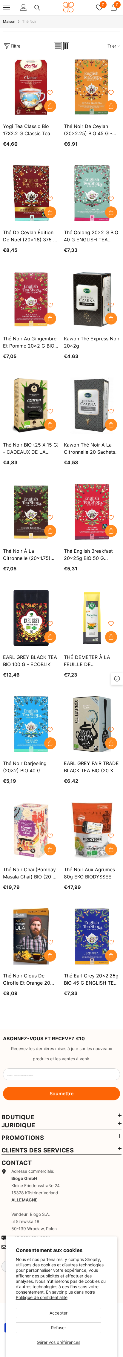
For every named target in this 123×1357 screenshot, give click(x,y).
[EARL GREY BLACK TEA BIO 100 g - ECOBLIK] (31, 618)
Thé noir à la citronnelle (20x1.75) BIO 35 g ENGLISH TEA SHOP (29, 555)
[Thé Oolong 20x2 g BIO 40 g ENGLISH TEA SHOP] (92, 193)
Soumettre (61, 1093)
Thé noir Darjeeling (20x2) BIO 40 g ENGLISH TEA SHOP (26, 767)
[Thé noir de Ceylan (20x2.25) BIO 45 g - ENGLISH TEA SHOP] (92, 87)
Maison (9, 21)
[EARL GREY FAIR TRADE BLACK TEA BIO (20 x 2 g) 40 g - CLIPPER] (92, 724)
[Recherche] (37, 7)
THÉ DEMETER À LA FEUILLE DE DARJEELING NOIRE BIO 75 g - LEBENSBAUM (91, 661)
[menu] (6, 7)
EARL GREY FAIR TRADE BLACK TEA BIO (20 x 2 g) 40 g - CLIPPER (91, 767)
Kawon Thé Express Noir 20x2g (91, 342)
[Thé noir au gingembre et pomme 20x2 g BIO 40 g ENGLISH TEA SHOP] (31, 299)
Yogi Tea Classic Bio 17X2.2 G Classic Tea (26, 129)
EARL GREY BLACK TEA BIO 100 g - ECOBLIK (30, 660)
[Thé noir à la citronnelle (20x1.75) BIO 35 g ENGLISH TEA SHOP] (31, 512)
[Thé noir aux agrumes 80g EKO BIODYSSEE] (92, 830)
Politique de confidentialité (41, 1297)
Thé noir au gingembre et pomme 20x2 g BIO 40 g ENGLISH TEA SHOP (29, 342)
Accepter (58, 1312)
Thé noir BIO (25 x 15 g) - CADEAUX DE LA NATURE (31, 449)
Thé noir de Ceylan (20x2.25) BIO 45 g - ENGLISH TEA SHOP (88, 130)
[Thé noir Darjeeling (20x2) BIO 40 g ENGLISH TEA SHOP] (31, 724)
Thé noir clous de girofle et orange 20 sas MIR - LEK (26, 979)
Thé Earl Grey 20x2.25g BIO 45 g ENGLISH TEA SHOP (91, 979)
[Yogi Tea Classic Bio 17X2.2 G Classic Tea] (31, 87)
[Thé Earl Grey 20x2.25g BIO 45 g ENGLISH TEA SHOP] (92, 936)
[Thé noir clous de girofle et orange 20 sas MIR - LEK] (31, 936)
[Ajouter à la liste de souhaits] (50, 93)
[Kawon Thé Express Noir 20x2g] (92, 299)
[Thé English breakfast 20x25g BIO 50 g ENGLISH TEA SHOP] (92, 512)
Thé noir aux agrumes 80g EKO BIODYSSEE (89, 873)
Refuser (58, 1327)
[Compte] (23, 7)
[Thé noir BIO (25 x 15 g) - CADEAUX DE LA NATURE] (31, 405)
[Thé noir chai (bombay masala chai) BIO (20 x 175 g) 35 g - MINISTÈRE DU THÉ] (31, 830)
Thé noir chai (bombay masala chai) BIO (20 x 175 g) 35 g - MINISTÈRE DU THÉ (29, 873)
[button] (58, 46)
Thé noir (29, 21)
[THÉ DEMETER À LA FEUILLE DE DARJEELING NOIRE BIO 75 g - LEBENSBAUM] (92, 618)
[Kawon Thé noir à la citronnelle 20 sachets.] (92, 405)
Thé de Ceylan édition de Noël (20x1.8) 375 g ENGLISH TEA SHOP (30, 236)
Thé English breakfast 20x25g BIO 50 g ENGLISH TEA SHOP (88, 555)
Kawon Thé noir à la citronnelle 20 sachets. (90, 448)
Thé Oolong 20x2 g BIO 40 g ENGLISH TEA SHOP (91, 236)
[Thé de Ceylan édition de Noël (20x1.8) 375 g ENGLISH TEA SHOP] (31, 193)
